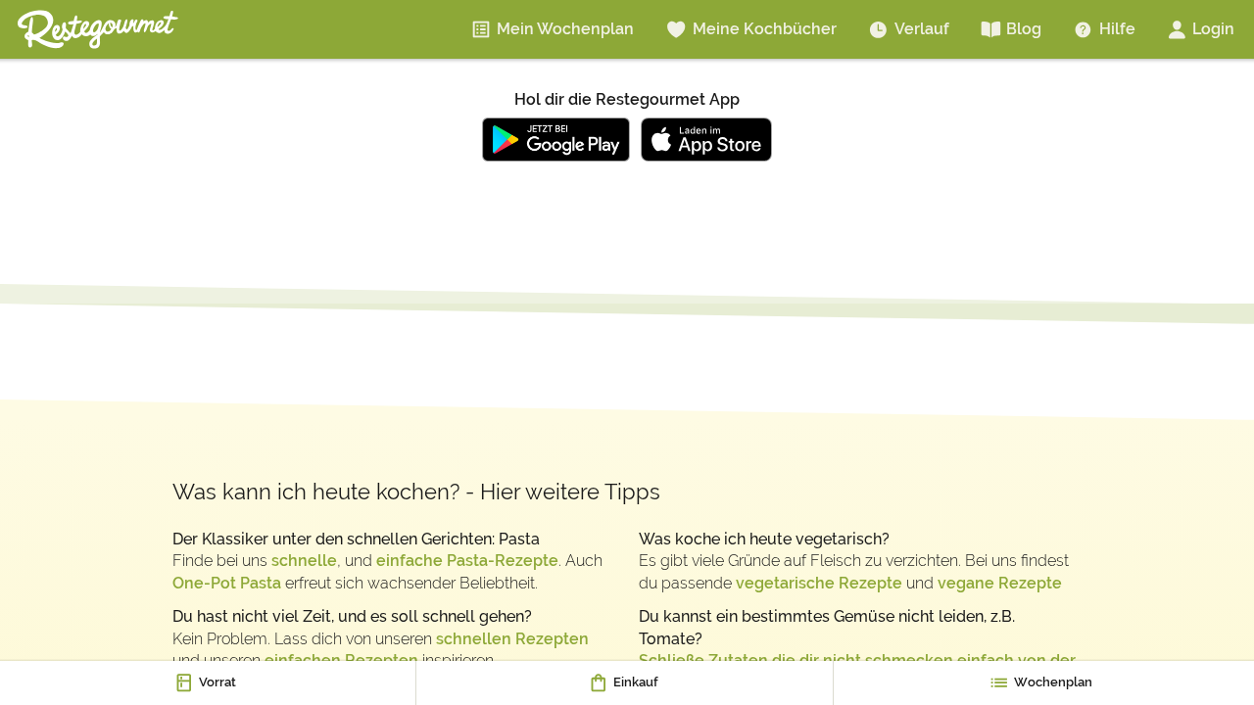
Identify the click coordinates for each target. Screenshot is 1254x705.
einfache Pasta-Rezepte (467, 560)
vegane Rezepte (1000, 583)
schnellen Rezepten (512, 639)
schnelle (304, 560)
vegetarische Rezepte (819, 583)
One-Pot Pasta (226, 583)
